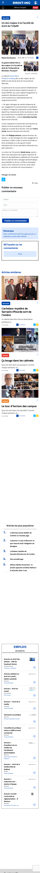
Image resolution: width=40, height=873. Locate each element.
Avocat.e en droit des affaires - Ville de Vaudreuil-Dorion (12, 661)
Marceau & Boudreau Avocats (12, 719)
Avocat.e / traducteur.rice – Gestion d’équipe (10, 781)
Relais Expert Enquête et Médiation (10, 758)
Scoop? (35, 7)
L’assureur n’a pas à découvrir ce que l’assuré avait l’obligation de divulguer (22, 543)
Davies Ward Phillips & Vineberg (10, 77)
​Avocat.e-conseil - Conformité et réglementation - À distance (11, 798)
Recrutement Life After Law (11, 805)
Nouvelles (6, 18)
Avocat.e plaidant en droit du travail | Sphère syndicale (11, 676)
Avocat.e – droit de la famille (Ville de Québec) (12, 767)
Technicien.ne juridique (12, 714)
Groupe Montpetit (8, 683)
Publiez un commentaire (15, 220)
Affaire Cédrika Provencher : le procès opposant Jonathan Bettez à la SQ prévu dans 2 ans (23, 567)
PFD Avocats (7, 695)
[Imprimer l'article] (37, 324)
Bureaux (5, 355)
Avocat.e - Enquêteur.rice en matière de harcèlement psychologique (10, 747)
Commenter (22, 325)
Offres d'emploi (20, 7)
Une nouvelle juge (16, 559)
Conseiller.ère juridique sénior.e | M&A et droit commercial (12, 730)
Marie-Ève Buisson (9, 57)
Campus (5, 401)
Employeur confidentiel (10, 668)
